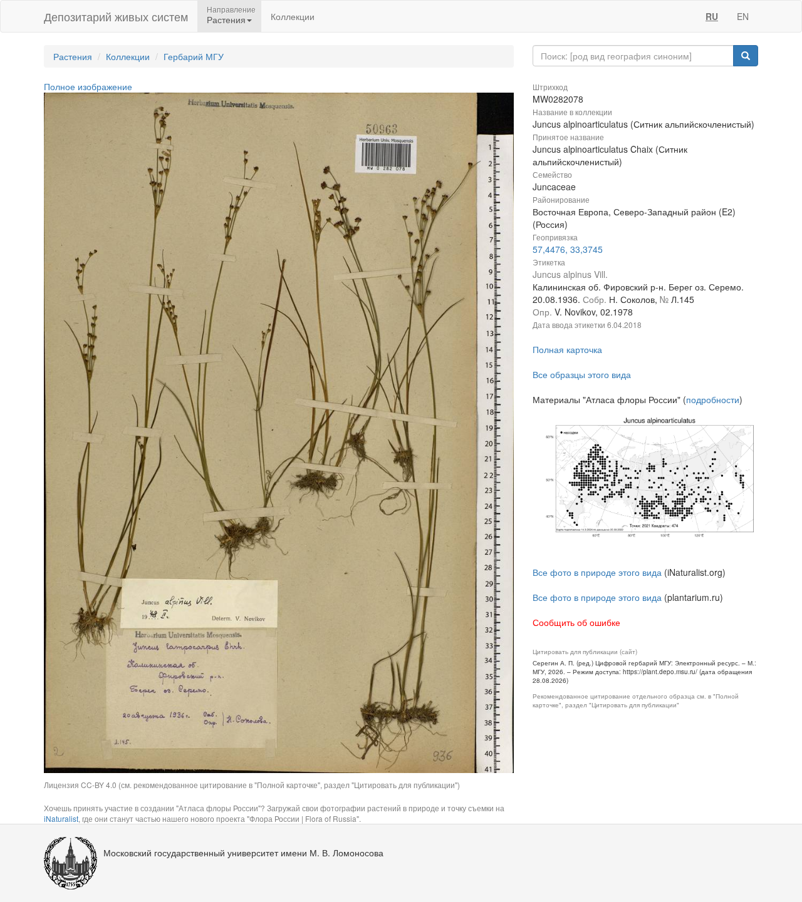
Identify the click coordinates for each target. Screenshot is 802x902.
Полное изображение (88, 86)
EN (743, 16)
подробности (712, 399)
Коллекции (293, 16)
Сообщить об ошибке (576, 622)
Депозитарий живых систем (116, 16)
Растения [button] (226, 19)
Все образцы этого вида (582, 374)
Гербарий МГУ (194, 56)
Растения (72, 56)
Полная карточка (567, 349)
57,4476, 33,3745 (568, 249)
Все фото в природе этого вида (597, 572)
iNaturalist (61, 818)
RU (712, 16)
